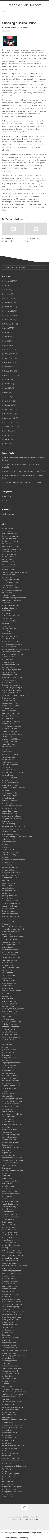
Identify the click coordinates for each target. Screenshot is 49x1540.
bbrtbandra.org (7, 613)
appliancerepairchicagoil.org (12, 590)
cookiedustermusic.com (10, 1111)
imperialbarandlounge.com (11, 726)
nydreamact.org (7, 603)
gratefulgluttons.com (9, 896)
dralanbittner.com (8, 760)
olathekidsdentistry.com (10, 780)
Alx (37, 1519)
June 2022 (7, 439)
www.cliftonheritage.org (10, 1307)
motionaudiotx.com (9, 1476)
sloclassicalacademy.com (11, 942)
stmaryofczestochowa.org (11, 1022)
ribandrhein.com (8, 844)
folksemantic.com (8, 747)
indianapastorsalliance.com (12, 1158)
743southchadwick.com (10, 708)
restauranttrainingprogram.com (13, 826)
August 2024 (8, 328)
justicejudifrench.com (9, 1024)
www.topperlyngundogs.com (12, 1255)
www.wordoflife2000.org (11, 739)
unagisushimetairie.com (10, 605)
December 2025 (9, 281)
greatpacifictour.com (9, 1129)
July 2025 (7, 285)
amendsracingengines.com (12, 1271)
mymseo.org (6, 1469)
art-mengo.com (7, 1047)
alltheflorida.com (8, 1417)
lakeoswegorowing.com (10, 1458)
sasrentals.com (7, 803)
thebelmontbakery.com (10, 582)
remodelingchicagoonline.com (13, 1312)
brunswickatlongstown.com (12, 1037)
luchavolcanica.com (9, 1119)
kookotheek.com (8, 639)
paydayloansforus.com (10, 580)
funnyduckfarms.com (10, 1440)
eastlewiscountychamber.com (13, 937)
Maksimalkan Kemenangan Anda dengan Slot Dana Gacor (24, 471)
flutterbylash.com (8, 1435)
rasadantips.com (8, 562)
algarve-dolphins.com (9, 1070)
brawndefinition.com (9, 955)
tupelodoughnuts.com (10, 777)
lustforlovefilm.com (9, 975)
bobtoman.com (7, 626)
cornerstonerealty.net (9, 1348)
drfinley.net (5, 1451)
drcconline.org (7, 1145)
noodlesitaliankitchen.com (11, 600)
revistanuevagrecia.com (10, 998)
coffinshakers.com (8, 1019)
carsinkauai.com (8, 1422)
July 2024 (7, 332)
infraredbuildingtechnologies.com (14, 688)
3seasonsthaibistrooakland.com (13, 860)
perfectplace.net (7, 857)
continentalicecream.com (11, 957)
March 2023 (8, 401)
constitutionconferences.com (12, 1171)
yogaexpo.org (7, 865)
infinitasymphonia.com (10, 980)
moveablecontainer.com (10, 664)
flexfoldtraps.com (8, 1268)
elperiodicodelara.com (10, 533)
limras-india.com (8, 531)
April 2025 (7, 294)
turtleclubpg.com (8, 1127)
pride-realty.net (7, 1430)
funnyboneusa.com (9, 1109)
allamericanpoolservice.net (11, 829)
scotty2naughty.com (9, 1004)
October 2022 (8, 422)
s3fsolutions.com (8, 700)
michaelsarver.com (9, 808)
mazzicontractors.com (10, 1366)
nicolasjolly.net (7, 978)
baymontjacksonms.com (11, 1086)
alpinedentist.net (7, 634)
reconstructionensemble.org (12, 1114)
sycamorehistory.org (9, 1345)
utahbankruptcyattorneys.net (12, 734)
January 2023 (8, 409)
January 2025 (8, 307)
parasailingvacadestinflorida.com (14, 1427)
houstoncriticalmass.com (11, 926)
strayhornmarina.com (10, 950)
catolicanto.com (8, 849)
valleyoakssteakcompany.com (13, 1160)
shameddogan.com (9, 1209)
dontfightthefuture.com (10, 716)
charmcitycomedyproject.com (13, 1009)
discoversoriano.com (9, 911)
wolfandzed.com (8, 1332)
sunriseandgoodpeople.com (12, 1099)
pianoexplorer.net (8, 1358)
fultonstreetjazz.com (9, 659)
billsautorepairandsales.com (12, 1402)
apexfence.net (7, 1497)
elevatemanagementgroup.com (13, 1445)
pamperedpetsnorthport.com (12, 772)
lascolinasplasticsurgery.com (12, 1304)
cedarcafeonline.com (9, 551)
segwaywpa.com (8, 1199)
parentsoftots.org (8, 1212)
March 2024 (8, 350)
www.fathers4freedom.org (11, 1253)
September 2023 (9, 375)
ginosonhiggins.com (9, 1075)
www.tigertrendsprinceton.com (13, 1250)
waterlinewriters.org (9, 1207)
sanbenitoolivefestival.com (11, 903)
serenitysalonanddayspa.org (12, 549)
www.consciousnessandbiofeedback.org (17, 1350)
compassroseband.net (10, 1181)
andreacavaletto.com (9, 870)
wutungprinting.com (9, 1078)
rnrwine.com (6, 1456)
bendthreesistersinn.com (11, 1104)
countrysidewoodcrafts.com (12, 587)
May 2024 (7, 341)
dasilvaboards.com (9, 944)
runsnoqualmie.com (9, 1289)
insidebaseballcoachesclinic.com (14, 1420)
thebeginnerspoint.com (10, 914)
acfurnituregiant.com (9, 554)
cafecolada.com (8, 909)
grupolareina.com (8, 667)
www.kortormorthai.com (11, 1273)
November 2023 (9, 367)
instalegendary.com (9, 595)
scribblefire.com (7, 862)
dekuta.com (6, 1335)
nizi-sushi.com (7, 1045)
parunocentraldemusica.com (12, 1389)
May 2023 (7, 392)
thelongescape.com (9, 1058)
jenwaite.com (6, 1443)
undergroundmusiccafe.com (12, 1492)
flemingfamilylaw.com (10, 1453)
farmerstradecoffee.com (11, 1217)
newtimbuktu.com (8, 564)
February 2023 (9, 405)
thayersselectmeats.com (11, 1194)
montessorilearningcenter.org (12, 1407)
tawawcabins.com (8, 744)
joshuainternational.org (10, 1242)
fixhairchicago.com (9, 1165)
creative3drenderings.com (11, 1214)
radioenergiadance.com (10, 636)
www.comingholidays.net (11, 916)
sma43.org (6, 1309)
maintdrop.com (7, 623)
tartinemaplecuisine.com (10, 1039)
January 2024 (8, 358)
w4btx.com (6, 790)
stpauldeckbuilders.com (10, 1284)
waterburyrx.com (8, 1150)
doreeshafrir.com (8, 1006)
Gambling (6, 31)
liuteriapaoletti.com (8, 1096)
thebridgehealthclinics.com (11, 1204)
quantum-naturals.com (10, 1404)
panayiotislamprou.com (10, 641)
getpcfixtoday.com (8, 611)
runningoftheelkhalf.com (10, 1258)
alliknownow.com (8, 934)
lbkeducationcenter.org (10, 852)
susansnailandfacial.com (11, 1245)
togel (6, 500)
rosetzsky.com (7, 993)
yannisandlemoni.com (10, 762)
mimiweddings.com (9, 1484)
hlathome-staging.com (10, 813)
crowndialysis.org (8, 824)
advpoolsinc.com (8, 1153)
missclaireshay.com (9, 528)
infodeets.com (7, 544)
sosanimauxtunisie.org (10, 628)
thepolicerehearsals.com (11, 932)
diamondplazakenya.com (11, 1397)
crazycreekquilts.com (9, 960)
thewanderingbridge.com (11, 1027)
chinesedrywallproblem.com (12, 1101)
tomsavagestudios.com (10, 834)
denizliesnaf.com (8, 1168)
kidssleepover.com (8, 575)
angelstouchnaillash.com (11, 793)
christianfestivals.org (9, 1065)
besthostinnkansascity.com (12, 1486)
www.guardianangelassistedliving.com (16, 1391)
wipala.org (5, 880)
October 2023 (8, 371)
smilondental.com (8, 798)
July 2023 (7, 384)
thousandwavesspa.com (11, 1135)
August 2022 (8, 431)
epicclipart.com (7, 618)
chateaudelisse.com (9, 646)
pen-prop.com (7, 1248)
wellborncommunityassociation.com (15, 649)
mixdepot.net (6, 1340)
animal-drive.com (8, 1186)
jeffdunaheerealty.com (10, 1260)
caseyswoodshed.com (10, 1163)
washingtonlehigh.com (10, 1325)
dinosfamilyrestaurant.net (11, 685)
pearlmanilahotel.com (9, 621)
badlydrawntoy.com (9, 1230)
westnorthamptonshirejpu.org (12, 654)
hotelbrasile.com (8, 657)
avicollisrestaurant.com (10, 1142)
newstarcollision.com (9, 801)
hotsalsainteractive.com (10, 546)
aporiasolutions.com (9, 1196)
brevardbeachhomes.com (11, 703)
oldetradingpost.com (9, 675)
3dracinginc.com (8, 924)
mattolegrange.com (9, 1060)
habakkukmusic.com (9, 1235)
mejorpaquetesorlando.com (12, 785)
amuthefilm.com (8, 973)
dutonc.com (6, 1055)
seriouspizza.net (7, 1178)
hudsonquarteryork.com (10, 1381)
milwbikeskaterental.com (11, 1083)
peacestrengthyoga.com (10, 1263)
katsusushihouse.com (10, 986)
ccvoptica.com (7, 1322)
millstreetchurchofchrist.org (12, 1425)
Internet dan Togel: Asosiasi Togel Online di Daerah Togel (24, 482)
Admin (25, 27)
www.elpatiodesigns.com (11, 1379)
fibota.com (6, 1384)
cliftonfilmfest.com (8, 724)
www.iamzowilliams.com (11, 1353)
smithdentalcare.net (9, 1489)
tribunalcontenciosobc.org (11, 939)
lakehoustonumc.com (10, 1232)
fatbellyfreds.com (8, 1376)
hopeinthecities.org (8, 893)
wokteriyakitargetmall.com (11, 816)
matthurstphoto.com (9, 1415)
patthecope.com (8, 1173)
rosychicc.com (7, 885)
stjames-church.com (9, 1001)
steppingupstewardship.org (11, 1320)
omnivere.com (7, 559)
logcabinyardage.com (10, 1219)
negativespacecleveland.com (12, 1093)
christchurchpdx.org (9, 965)
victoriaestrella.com (9, 1132)
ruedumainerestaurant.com (11, 991)
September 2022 (9, 427)
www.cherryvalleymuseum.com (13, 670)
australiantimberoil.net (10, 682)
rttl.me (4, 1479)
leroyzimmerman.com (10, 1448)
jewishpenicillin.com (9, 831)
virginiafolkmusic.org (9, 839)
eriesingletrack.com (9, 770)
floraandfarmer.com (9, 698)
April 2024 (7, 345)
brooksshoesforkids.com (11, 1191)
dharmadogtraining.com (10, 1474)
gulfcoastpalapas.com (10, 1201)
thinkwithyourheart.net (10, 731)
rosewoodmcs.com (9, 1343)
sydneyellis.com (7, 821)
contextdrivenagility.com (10, 1014)
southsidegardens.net (9, 1361)
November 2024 (9, 315)
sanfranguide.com (8, 919)
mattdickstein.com (8, 1227)
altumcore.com (7, 1183)
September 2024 (9, 324)
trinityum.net (6, 1363)
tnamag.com (6, 1188)
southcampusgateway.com (12, 644)
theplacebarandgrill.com (10, 1147)
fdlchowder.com (8, 1296)
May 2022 (7, 444)
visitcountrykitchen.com (10, 1068)
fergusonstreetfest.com (10, 1409)
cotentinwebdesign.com (10, 672)
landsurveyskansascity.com (12, 1281)
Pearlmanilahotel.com (24, 5)
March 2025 (8, 298)
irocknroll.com (7, 736)
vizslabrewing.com (8, 757)
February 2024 (9, 354)
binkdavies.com (7, 962)
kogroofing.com (7, 631)
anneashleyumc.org (9, 1278)
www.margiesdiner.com (10, 1294)
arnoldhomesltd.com (9, 718)
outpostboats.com (8, 888)
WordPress (23, 1519)
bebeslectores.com (9, 680)
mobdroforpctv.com (9, 898)
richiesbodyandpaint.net (10, 536)
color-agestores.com (9, 878)
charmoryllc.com (8, 921)
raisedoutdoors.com (9, 729)
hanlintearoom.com (9, 1438)
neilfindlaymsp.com (9, 1140)
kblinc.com (6, 767)
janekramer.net (7, 1042)
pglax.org (5, 1091)
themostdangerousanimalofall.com (14, 929)
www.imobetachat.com (10, 1224)
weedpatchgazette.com (10, 765)
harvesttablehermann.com (11, 690)
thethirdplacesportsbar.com (12, 1368)
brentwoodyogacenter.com (11, 1314)
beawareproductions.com (11, 1011)
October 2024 (8, 319)
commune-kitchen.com (10, 970)
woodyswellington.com (10, 1373)
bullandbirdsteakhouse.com (12, 1302)
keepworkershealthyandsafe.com (14, 598)
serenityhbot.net (7, 1240)
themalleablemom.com (10, 1029)
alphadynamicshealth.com (11, 1433)
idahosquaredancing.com (11, 741)
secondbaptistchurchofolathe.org (14, 1466)
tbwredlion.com (7, 1399)
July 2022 (7, 435)
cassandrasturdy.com (10, 901)
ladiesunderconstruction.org (12, 677)
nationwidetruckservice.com (12, 1124)
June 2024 (7, 337)
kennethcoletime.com (9, 1032)
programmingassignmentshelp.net (14, 572)
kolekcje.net (6, 847)
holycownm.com (8, 1122)
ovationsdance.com (9, 842)
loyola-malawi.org (8, 883)
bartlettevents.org (8, 662)
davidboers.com (8, 1222)
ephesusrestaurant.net (10, 1371)
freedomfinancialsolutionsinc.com (14, 1266)
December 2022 (9, 414)
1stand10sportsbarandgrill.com (13, 788)
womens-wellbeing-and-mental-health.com (17, 837)
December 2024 (9, 311)
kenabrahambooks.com (10, 968)
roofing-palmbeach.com (10, 713)
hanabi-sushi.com (8, 1330)
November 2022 (9, 418)
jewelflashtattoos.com (10, 608)
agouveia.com (7, 1463)
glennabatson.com (8, 947)
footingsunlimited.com (10, 1286)
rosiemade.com (7, 775)
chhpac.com (6, 1471)
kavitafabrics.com (8, 1117)
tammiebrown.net (8, 1052)
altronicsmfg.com (8, 567)
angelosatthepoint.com (10, 1155)
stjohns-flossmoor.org (10, 1106)
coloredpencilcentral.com (11, 721)
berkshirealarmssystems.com (12, 754)
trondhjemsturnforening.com (12, 1394)
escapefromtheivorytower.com (13, 706)
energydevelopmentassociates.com (15, 695)
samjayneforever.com (10, 1412)
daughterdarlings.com (10, 541)
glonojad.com (7, 996)
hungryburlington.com (10, 1034)
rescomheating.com (9, 1481)
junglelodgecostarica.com (11, 1063)
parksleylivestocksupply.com (12, 873)
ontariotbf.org (7, 592)
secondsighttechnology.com (12, 806)
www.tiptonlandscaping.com (12, 1317)
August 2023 (8, 379)
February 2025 (9, 302)
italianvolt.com (7, 752)
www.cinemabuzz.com (10, 1337)
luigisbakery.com (8, 1327)
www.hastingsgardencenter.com (13, 1356)
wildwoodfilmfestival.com (11, 652)
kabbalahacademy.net (9, 795)
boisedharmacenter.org (10, 875)
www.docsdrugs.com (9, 1291)
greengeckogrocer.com (10, 811)
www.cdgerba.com (8, 1386)
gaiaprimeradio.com (9, 1050)
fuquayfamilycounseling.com (12, 1461)
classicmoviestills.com (10, 906)
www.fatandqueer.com (10, 1276)
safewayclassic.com (9, 585)
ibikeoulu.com (7, 1016)
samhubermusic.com (9, 1494)
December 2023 (9, 362)
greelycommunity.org (9, 988)
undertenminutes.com (10, 557)
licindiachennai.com (9, 539)
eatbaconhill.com (8, 569)
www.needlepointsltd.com (11, 1299)
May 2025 (7, 290)
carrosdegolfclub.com (10, 693)
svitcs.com (6, 1176)
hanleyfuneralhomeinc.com (12, 783)
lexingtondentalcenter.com (11, 819)
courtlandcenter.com (9, 1137)
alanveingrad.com (8, 1073)
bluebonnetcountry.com (10, 616)
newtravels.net (7, 577)
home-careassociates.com (11, 867)
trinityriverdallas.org (9, 855)
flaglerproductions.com (10, 952)
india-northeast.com (9, 711)
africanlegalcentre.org (9, 983)
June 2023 (7, 388)
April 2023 (7, 397)
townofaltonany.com (9, 1088)
